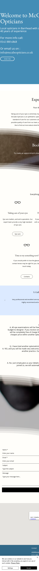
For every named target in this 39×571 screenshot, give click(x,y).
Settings (10, 568)
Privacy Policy (15, 563)
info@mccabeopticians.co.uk (16, 52)
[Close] (36, 558)
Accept (29, 568)
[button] (7, 59)
